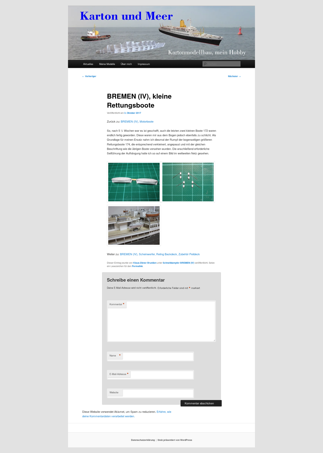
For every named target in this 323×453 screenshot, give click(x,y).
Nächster (234, 76)
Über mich (126, 64)
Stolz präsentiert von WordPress (175, 440)
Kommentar (117, 304)
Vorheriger (89, 76)
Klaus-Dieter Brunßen (144, 262)
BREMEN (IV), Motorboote (137, 121)
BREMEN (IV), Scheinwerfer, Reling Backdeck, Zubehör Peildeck (160, 254)
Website (114, 392)
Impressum (144, 64)
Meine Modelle (107, 64)
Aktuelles (88, 64)
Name (115, 356)
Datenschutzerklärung (143, 440)
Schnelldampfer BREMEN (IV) (178, 262)
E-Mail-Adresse (119, 374)
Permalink (137, 266)
